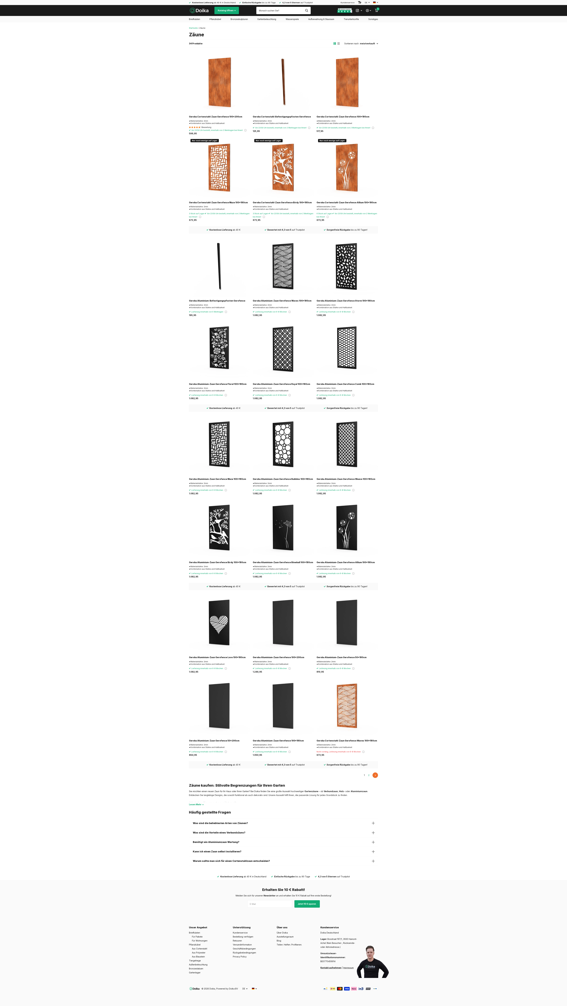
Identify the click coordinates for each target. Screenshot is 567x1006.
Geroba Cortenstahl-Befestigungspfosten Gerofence (282, 116)
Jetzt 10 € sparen (307, 904)
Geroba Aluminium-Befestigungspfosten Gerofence (217, 300)
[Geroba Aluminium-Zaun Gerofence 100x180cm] (283, 706)
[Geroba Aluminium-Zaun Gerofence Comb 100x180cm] (347, 350)
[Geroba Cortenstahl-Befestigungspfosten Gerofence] (283, 82)
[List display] (338, 43)
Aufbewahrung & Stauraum (321, 19)
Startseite (193, 28)
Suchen (307, 10)
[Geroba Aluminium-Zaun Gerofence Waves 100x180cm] (283, 266)
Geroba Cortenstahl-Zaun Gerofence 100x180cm (343, 116)
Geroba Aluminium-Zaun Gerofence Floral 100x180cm (217, 384)
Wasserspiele (292, 19)
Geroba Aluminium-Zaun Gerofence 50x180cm (341, 657)
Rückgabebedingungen (244, 952)
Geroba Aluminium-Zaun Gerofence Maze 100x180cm (217, 479)
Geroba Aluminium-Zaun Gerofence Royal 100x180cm (281, 384)
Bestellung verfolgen (243, 936)
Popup (245, 130)
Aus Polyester (198, 952)
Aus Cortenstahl (199, 948)
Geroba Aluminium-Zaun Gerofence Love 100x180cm (217, 657)
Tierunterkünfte (351, 19)
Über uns (282, 927)
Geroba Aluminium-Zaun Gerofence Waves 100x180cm (282, 300)
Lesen (195, 804)
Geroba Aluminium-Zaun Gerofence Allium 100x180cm (346, 562)
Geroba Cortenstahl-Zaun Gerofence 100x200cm (215, 116)
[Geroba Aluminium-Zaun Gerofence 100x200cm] (283, 623)
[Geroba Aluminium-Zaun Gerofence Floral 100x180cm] (219, 350)
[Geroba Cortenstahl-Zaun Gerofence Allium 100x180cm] (347, 168)
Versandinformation (242, 944)
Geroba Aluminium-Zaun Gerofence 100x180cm (278, 740)
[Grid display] (335, 43)
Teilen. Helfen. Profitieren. (289, 944)
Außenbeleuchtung (198, 964)
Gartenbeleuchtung (266, 19)
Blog (279, 940)
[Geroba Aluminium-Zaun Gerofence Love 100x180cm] (219, 623)
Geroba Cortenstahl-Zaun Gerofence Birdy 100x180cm (282, 202)
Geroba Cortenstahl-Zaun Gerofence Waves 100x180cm (347, 740)
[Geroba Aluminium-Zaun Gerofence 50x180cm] (347, 623)
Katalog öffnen (226, 10)
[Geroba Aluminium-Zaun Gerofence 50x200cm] (219, 706)
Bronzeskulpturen (239, 19)
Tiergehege (195, 960)
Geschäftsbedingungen (244, 948)
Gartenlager (195, 972)
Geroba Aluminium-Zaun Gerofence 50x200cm (214, 740)
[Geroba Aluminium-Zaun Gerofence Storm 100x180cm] (347, 266)
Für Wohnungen (199, 940)
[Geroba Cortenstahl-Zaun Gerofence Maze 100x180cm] (219, 168)
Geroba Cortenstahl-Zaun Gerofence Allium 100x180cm (347, 202)
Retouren (237, 940)
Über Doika (282, 932)
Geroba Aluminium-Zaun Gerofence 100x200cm (278, 657)
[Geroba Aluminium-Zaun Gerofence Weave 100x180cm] (347, 445)
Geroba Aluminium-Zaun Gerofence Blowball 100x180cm (283, 562)
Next (375, 775)
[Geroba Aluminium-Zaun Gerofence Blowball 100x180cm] (283, 528)
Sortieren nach (351, 43)
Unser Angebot (198, 927)
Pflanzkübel (215, 19)
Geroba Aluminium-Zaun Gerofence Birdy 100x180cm (217, 562)
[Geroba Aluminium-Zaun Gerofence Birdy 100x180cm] (219, 528)
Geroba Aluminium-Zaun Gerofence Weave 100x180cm (346, 479)
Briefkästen (194, 19)
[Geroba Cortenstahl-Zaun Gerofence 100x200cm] (219, 82)
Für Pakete (197, 936)
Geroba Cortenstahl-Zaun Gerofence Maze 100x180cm (218, 202)
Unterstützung (242, 927)
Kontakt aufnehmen (330, 967)
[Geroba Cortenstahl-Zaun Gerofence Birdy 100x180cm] (283, 168)
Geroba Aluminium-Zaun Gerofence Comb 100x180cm (345, 384)
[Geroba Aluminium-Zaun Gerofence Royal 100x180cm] (283, 350)
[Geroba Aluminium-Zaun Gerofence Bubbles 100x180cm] (283, 445)
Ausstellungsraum (285, 936)
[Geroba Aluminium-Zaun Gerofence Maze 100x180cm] (219, 445)
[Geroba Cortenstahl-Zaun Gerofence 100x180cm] (347, 82)
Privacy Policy (240, 956)
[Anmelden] (368, 10)
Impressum (348, 967)
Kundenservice (348, 2)
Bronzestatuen (196, 968)
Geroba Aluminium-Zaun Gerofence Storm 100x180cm (346, 300)
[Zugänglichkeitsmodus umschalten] (359, 2)
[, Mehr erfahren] (359, 10)
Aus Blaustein (198, 956)
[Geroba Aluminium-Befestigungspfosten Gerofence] (219, 266)
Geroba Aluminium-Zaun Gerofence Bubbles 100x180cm (283, 479)
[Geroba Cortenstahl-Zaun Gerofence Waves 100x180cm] (347, 706)
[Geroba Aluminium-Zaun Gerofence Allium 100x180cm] (347, 528)
